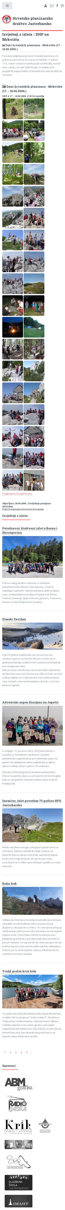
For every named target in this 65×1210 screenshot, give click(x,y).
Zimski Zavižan (14, 619)
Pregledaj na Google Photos (17, 493)
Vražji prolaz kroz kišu (19, 971)
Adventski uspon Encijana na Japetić (30, 702)
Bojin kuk (9, 884)
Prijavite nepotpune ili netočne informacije (23, 509)
